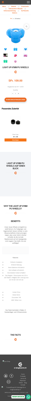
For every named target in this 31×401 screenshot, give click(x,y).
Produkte (23, 376)
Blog (25, 383)
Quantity (15, 90)
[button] (26, 26)
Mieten (21, 383)
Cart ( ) (16, 18)
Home (23, 374)
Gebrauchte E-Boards (15, 9)
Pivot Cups (16, 134)
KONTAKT (22, 392)
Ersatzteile (25, 6)
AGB (27, 392)
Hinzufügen (15, 140)
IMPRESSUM (8, 392)
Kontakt (23, 385)
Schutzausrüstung (10, 11)
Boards (13, 6)
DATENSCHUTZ (15, 392)
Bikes (4, 6)
